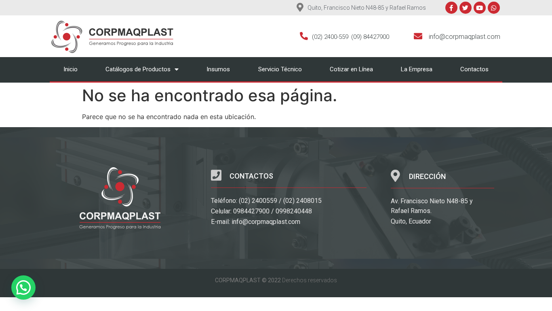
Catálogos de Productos (138, 69)
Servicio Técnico (280, 69)
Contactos (474, 69)
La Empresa (416, 69)
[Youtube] (480, 8)
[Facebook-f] (451, 8)
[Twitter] (465, 8)
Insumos (218, 69)
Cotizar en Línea (351, 69)
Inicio (70, 69)
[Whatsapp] (494, 8)
